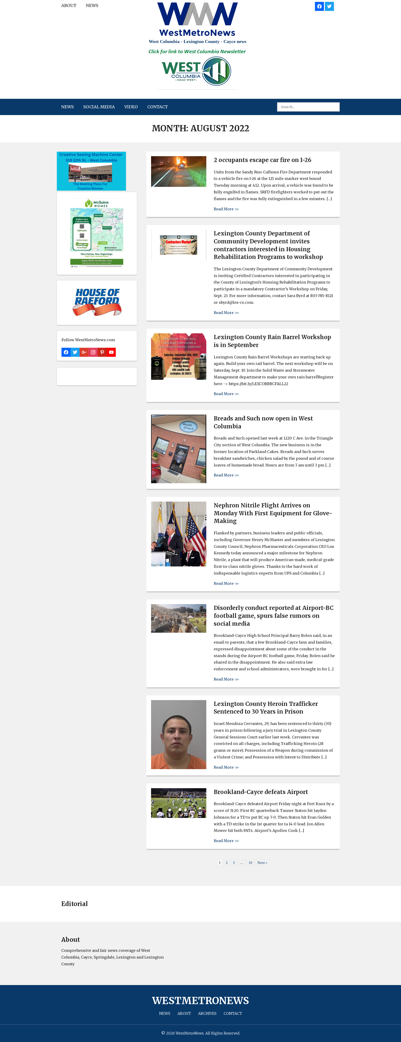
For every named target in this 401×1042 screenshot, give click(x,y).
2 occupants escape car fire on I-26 (262, 160)
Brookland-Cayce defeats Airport (261, 792)
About (68, 5)
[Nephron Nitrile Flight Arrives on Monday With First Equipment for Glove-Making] (178, 565)
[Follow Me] (329, 5)
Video (131, 106)
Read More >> (226, 208)
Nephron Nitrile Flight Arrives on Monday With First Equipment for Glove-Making (273, 513)
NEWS (92, 5)
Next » (262, 863)
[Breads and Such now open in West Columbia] (178, 482)
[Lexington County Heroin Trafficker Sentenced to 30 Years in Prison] (178, 768)
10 (250, 863)
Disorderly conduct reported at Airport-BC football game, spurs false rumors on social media (273, 615)
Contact (157, 106)
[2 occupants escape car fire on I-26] (178, 186)
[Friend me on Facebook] (319, 5)
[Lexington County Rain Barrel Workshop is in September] (178, 378)
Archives (207, 1013)
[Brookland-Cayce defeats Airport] (178, 817)
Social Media (99, 106)
